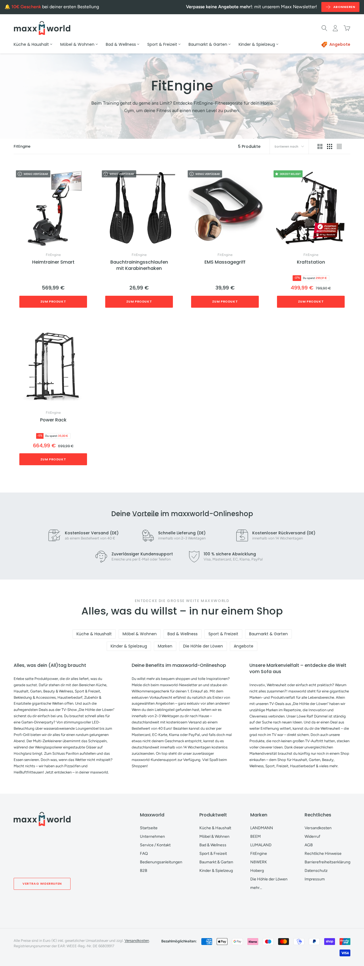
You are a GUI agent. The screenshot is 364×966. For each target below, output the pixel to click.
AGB (309, 845)
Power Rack (53, 420)
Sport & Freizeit (223, 634)
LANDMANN (261, 828)
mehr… (256, 887)
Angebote (243, 646)
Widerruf (312, 836)
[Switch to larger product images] (319, 146)
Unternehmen (152, 836)
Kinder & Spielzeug (129, 646)
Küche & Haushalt (94, 634)
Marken (165, 646)
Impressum (315, 879)
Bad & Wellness (182, 634)
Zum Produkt (53, 301)
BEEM (255, 836)
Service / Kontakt (155, 845)
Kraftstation (311, 262)
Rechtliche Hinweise (323, 853)
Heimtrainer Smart (53, 262)
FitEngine (53, 255)
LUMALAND (261, 845)
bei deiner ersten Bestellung (55, 6)
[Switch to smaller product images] (329, 146)
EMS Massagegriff (224, 262)
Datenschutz (316, 870)
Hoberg (257, 870)
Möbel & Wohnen (140, 634)
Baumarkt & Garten (268, 634)
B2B (143, 870)
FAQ (144, 853)
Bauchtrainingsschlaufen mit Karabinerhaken (139, 265)
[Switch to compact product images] (339, 146)
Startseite (149, 828)
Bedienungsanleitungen (161, 862)
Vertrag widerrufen (42, 883)
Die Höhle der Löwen (203, 646)
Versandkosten (318, 828)
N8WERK (258, 862)
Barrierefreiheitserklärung (327, 862)
